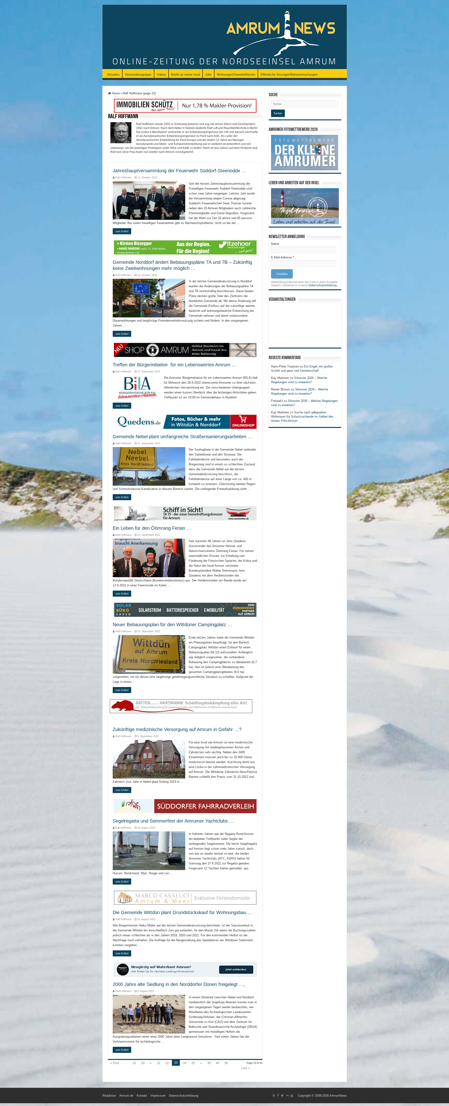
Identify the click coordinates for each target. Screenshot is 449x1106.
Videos (161, 74)
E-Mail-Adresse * (282, 257)
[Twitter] (282, 1095)
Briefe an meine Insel (185, 74)
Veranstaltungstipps (138, 74)
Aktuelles (113, 74)
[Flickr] (287, 1095)
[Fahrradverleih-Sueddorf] (185, 806)
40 (217, 1063)
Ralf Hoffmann (123, 177)
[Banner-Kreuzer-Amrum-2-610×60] (185, 513)
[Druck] (185, 105)
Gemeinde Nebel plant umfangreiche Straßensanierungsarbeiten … (182, 436)
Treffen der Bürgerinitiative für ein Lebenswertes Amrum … (174, 364)
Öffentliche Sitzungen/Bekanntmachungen (289, 74)
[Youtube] (292, 1095)
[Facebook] (278, 1095)
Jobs (208, 74)
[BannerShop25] (185, 350)
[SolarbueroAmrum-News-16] (185, 609)
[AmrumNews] (224, 37)
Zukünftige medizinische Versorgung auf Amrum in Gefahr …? (177, 729)
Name (275, 244)
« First (114, 1063)
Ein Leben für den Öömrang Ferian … (152, 528)
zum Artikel (122, 231)
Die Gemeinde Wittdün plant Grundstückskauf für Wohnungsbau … (182, 912)
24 (184, 1063)
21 (158, 1063)
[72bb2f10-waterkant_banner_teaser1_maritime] (185, 969)
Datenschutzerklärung (323, 285)
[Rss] (274, 1095)
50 (226, 1063)
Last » (245, 1068)
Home (115, 93)
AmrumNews (338, 1095)
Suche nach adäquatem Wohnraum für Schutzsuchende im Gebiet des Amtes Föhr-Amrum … (302, 417)
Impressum (158, 1095)
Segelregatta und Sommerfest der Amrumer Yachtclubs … (173, 820)
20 (143, 1063)
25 (193, 1063)
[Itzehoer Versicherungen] (185, 247)
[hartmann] (185, 710)
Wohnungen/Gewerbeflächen (236, 74)
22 (167, 1063)
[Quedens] (185, 421)
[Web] (185, 897)
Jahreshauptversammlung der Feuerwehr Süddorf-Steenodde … (179, 170)
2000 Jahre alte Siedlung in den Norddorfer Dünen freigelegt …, (179, 984)
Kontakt (142, 1095)
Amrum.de (126, 1095)
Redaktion (109, 1095)
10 (134, 1063)
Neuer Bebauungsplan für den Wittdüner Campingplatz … (172, 624)
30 (208, 1063)
